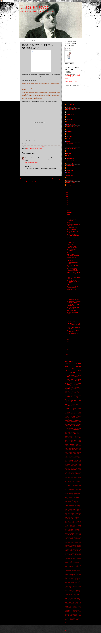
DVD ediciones (74, 514)
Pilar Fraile (73, 474)
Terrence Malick (75, 602)
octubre (69, 210)
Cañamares (67, 391)
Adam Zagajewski (75, 485)
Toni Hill (79, 477)
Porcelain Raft (67, 579)
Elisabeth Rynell (71, 522)
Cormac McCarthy (71, 513)
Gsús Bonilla (69, 177)
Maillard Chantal (71, 412)
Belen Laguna (76, 501)
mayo (68, 343)
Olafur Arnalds (73, 470)
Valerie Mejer (67, 480)
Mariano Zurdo (69, 180)
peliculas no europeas (70, 403)
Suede (66, 599)
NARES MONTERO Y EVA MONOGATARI (73, 232)
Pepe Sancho (68, 575)
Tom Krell (79, 606)
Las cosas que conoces (71, 421)
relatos (68, 376)
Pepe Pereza (69, 116)
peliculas (36, 148)
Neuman (77, 566)
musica (66, 373)
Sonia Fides (69, 138)
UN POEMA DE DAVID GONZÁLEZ (72, 250)
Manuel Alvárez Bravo (77, 557)
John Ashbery (72, 539)
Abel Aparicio (78, 484)
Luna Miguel (69, 136)
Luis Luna (77, 436)
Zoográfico (75, 615)
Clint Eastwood (74, 449)
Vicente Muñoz (78, 407)
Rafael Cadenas (71, 582)
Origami (73, 391)
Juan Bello (68, 153)
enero (68, 351)
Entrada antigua (57, 179)
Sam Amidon (72, 476)
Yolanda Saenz (78, 428)
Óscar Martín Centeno (68, 484)
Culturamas (68, 514)
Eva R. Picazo (69, 131)
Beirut (78, 432)
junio (68, 341)
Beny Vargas (77, 502)
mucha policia (67, 620)
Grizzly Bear (71, 529)
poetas (78, 367)
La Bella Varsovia (74, 549)
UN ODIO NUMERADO (72, 229)
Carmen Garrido (69, 143)
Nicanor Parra (67, 567)
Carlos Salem (68, 433)
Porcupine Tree (76, 579)
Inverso (79, 535)
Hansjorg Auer (70, 530)
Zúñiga (68, 429)
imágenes (77, 619)
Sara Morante (69, 119)
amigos (78, 363)
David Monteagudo (72, 452)
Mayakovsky (67, 562)
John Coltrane (78, 539)
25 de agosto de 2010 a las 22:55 (32, 170)
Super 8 (78, 599)
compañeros (78, 415)
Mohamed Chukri (68, 405)
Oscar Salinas (68, 570)
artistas (78, 397)
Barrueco (71, 387)
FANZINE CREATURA (71, 316)
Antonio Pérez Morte (68, 496)
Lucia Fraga (70, 554)
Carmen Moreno (77, 395)
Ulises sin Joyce (34, 7)
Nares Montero (76, 425)
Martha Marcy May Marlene (70, 561)
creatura (77, 444)
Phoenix (66, 578)
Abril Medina (68, 485)
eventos (67, 370)
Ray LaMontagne (76, 583)
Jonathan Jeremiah (74, 542)
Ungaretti (79, 441)
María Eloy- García (70, 185)
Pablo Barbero (67, 571)
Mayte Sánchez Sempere (75, 562)
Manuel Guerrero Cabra (70, 558)
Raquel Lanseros (68, 583)
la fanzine (67, 445)
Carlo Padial (71, 505)
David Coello (69, 172)
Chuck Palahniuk (71, 510)
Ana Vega (71, 493)
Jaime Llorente (77, 538)
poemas (67, 363)
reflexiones (72, 445)
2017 (67, 192)
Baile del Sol (76, 399)
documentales (76, 429)
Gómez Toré (69, 121)
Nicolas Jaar (74, 567)
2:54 (74, 484)
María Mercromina (70, 165)
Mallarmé (70, 557)
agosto (68, 214)
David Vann (70, 517)
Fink (67, 525)
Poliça (66, 440)
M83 (66, 557)
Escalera (77, 396)
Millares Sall (70, 565)
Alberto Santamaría (71, 488)
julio (68, 339)
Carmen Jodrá (77, 505)
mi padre (77, 380)
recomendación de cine (76, 377)
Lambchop (71, 550)
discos (67, 416)
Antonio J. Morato (75, 494)
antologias (72, 444)
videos (40, 148)
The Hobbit (79, 603)
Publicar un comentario (28, 172)
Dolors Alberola (67, 518)
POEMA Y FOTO (70, 244)
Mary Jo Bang (67, 468)
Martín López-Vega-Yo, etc (72, 126)
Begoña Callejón (72, 448)
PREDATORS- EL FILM (72, 227)
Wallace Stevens (73, 442)
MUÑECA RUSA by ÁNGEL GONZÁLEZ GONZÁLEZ (73, 255)
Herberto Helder (78, 533)
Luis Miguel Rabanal (70, 124)
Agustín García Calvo (70, 486)
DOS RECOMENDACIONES (73, 337)
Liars (76, 553)
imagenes (67, 393)
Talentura (79, 413)
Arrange (66, 448)
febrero (68, 349)
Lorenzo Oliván (74, 464)
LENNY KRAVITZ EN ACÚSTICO (71, 220)
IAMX (70, 535)
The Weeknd (72, 441)
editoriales (78, 481)
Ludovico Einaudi (68, 436)
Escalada (77, 387)
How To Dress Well (69, 534)
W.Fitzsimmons (67, 611)
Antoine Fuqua (67, 494)
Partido (78, 571)
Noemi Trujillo (71, 569)
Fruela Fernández (70, 158)
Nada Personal (71, 566)
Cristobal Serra (78, 513)
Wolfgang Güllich (74, 614)
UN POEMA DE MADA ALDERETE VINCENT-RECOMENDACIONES (72, 269)
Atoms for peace (68, 498)
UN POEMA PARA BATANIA (73, 299)
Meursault (66, 563)
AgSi (80, 485)
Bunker (67, 505)
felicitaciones (72, 619)
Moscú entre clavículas (76, 424)
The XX (75, 477)
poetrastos (74, 408)
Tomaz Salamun (68, 607)
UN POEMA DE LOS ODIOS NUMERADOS (73, 308)
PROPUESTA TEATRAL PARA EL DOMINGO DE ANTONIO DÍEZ (73, 324)
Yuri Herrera (70, 615)
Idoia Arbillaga (74, 535)
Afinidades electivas (70, 168)
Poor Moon (66, 476)
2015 (67, 196)
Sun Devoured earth (71, 599)
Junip (80, 411)
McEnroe (72, 468)
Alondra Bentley (76, 490)
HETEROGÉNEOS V (71, 310)
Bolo (78, 391)
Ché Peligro (77, 510)
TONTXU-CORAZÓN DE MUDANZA (72, 216)
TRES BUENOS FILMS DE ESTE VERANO (73, 320)
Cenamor (74, 506)
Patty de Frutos (70, 473)
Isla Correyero (74, 537)
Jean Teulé (66, 539)
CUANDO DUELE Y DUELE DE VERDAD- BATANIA (74, 302)
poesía (74, 381)
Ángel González (70, 622)
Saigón (76, 591)
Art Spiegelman (76, 497)
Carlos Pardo (73, 409)
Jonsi (80, 542)
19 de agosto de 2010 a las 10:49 (32, 162)
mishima (66, 482)
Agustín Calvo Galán (70, 107)
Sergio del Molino (70, 160)
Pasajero (66, 573)
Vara (67, 442)
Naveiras (76, 376)
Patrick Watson (71, 573)
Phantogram (71, 577)
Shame (66, 595)
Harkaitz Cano (77, 530)
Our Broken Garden (76, 570)
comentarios (31, 148)
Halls (65, 530)
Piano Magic (71, 578)
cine (27, 148)
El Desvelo (72, 521)
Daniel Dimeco (69, 175)
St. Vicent (71, 598)
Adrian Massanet (74, 389)
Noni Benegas (73, 469)
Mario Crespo (73, 465)
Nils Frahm (68, 469)
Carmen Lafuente (68, 506)
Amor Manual (70, 379)
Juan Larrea (73, 545)
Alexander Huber (71, 489)
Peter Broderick (67, 474)
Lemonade (72, 553)
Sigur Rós (73, 413)
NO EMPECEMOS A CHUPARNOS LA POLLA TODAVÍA (73, 281)
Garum (80, 526)
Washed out (74, 611)
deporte (78, 618)
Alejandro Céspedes (70, 182)
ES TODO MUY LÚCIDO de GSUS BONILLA (73, 305)
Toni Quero (75, 607)
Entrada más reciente (26, 179)
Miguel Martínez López (71, 148)
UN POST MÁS (70, 293)
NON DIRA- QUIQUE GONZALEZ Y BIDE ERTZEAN (72, 259)
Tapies (70, 602)
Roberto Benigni (73, 587)
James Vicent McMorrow (73, 461)
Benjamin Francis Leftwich (69, 502)
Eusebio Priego (69, 163)
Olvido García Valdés (73, 472)
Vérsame (69, 481)
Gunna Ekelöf (77, 529)
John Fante (68, 541)
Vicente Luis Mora (70, 151)
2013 (67, 198)
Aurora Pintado (76, 498)
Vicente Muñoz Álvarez (71, 104)
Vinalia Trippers (69, 428)
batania (67, 408)
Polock (78, 474)
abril (68, 345)
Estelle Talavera (76, 453)
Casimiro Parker (68, 449)
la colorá (73, 416)
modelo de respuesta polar (74, 482)
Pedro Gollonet (72, 574)
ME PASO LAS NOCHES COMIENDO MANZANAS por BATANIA (74, 277)
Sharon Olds (71, 595)
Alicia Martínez (68, 490)
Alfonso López (75, 404)
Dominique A (74, 518)
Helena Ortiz (71, 533)
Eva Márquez (28, 156)
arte (71, 383)
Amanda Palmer (67, 492)
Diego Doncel (77, 517)
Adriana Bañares (70, 112)
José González (73, 411)
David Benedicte (69, 114)
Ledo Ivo (72, 401)
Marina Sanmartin (77, 559)
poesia (78, 370)
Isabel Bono (68, 537)
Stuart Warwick (76, 598)
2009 (67, 354)
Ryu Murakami (67, 591)
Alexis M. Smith (78, 489)
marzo (68, 347)
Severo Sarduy (76, 594)
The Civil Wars (73, 603)
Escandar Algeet (69, 453)
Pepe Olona (79, 574)
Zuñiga (79, 615)
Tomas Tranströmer (70, 415)
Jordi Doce (68, 129)
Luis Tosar (73, 555)
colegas (72, 372)
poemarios (77, 393)
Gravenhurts (74, 457)
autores (79, 375)
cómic (73, 481)
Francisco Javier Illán (73, 526)
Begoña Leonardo (68, 501)
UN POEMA (69, 252)
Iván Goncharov (70, 538)
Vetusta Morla (72, 480)
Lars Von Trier (77, 550)
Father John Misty (69, 456)
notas (72, 620)
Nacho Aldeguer (78, 468)
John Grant (75, 541)
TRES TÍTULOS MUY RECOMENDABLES (72, 247)
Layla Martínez (69, 170)
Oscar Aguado (78, 569)
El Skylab (77, 521)
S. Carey (72, 591)
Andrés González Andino (70, 432)
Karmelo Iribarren (77, 420)
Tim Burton (74, 606)
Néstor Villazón (76, 405)
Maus (78, 561)
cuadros (77, 401)
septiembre (69, 212)
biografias (78, 616)
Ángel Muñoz (71, 375)
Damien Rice (76, 433)
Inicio (42, 179)
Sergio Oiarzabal (69, 594)
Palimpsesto (73, 571)
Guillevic (79, 457)
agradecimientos (68, 616)
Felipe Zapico (77, 456)
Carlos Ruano (78, 448)
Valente (66, 407)
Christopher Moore (72, 509)
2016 (67, 194)
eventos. (66, 619)
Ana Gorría (68, 155)
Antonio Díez (69, 134)
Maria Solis (70, 559)
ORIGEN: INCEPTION (72, 297)
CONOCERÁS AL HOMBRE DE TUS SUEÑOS (74, 242)
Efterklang (79, 452)
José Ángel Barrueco (71, 109)
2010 (67, 204)
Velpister (71, 407)
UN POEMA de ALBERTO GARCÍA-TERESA (72, 287)
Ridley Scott (75, 586)
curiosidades (72, 618)
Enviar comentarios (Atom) (32, 181)
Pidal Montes (77, 578)
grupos (68, 384)
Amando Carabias (76, 492)
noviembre (69, 208)
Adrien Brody (78, 445)
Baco (72, 395)
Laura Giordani (77, 551)
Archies (75, 496)
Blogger (65, 630)
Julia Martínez (70, 546)
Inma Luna (67, 400)
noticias (75, 388)
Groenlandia (67, 381)
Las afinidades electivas (69, 551)
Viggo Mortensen (76, 610)
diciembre (69, 206)
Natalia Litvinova (68, 437)
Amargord (66, 493)
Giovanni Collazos (68, 420)
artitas (74, 616)
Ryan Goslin (77, 590)
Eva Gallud (68, 141)
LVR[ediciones (68, 388)
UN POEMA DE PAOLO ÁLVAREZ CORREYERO (73, 235)
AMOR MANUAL (70, 284)
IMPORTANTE (70, 460)
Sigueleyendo (77, 595)
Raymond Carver (72, 440)
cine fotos (66, 618)
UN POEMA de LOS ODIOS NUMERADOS (73, 331)
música (71, 393)
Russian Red (71, 590)
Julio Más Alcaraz (78, 546)
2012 (67, 200)
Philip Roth (77, 577)
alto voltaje (69, 380)
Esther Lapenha (78, 522)
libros (73, 368)
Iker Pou (76, 460)
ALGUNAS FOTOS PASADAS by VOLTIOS (73, 328)
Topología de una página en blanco (72, 478)
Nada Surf (68, 425)
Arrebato (70, 497)
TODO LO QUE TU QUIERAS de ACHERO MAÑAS (73, 273)
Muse (74, 565)
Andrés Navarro (77, 493)
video (76, 620)
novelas (66, 377)
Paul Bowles (77, 473)
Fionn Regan (72, 525)
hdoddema (52, 630)
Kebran (66, 397)
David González (69, 146)
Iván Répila (73, 400)
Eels (68, 521)
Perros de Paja (74, 575)
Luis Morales (68, 555)
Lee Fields (66, 553)
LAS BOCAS (69, 222)
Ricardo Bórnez (68, 586)
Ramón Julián (77, 582)
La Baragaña (67, 549)
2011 (67, 202)
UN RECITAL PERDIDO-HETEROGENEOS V (72, 238)
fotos (66, 367)
